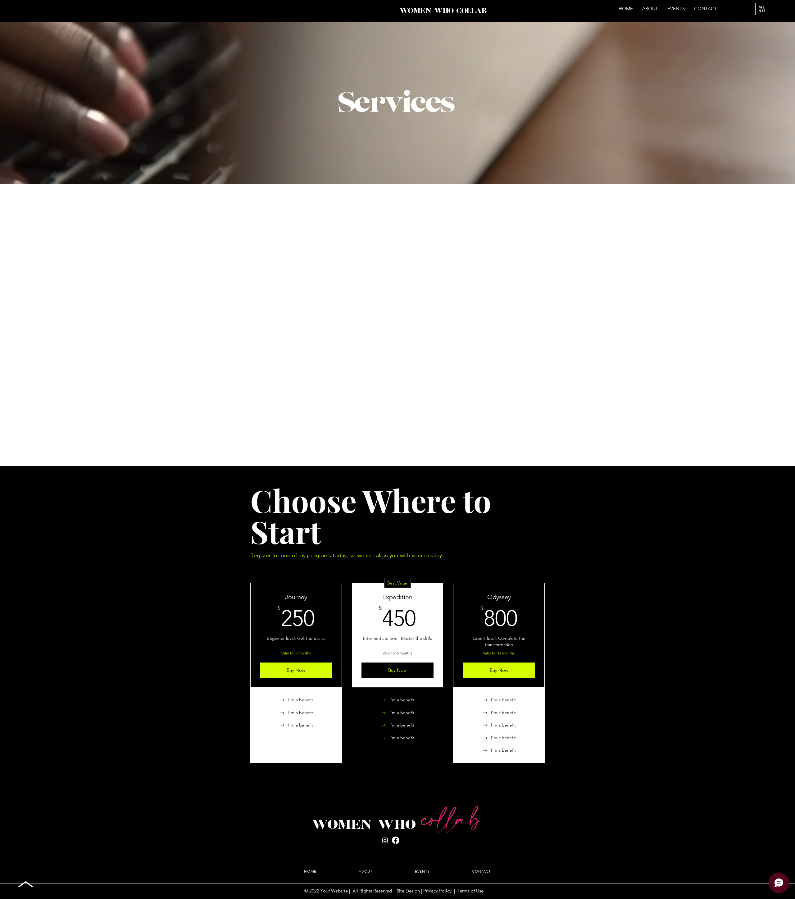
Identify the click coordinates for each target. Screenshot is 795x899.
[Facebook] (395, 840)
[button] (761, 9)
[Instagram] (385, 840)
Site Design (408, 891)
